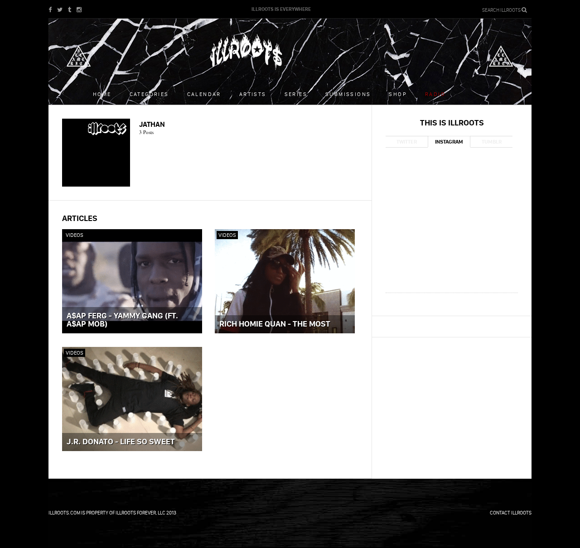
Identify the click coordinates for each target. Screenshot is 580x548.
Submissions (348, 94)
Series (296, 94)
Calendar (204, 94)
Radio (435, 94)
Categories (149, 94)
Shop (398, 94)
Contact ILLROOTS (511, 513)
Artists (252, 94)
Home (102, 94)
